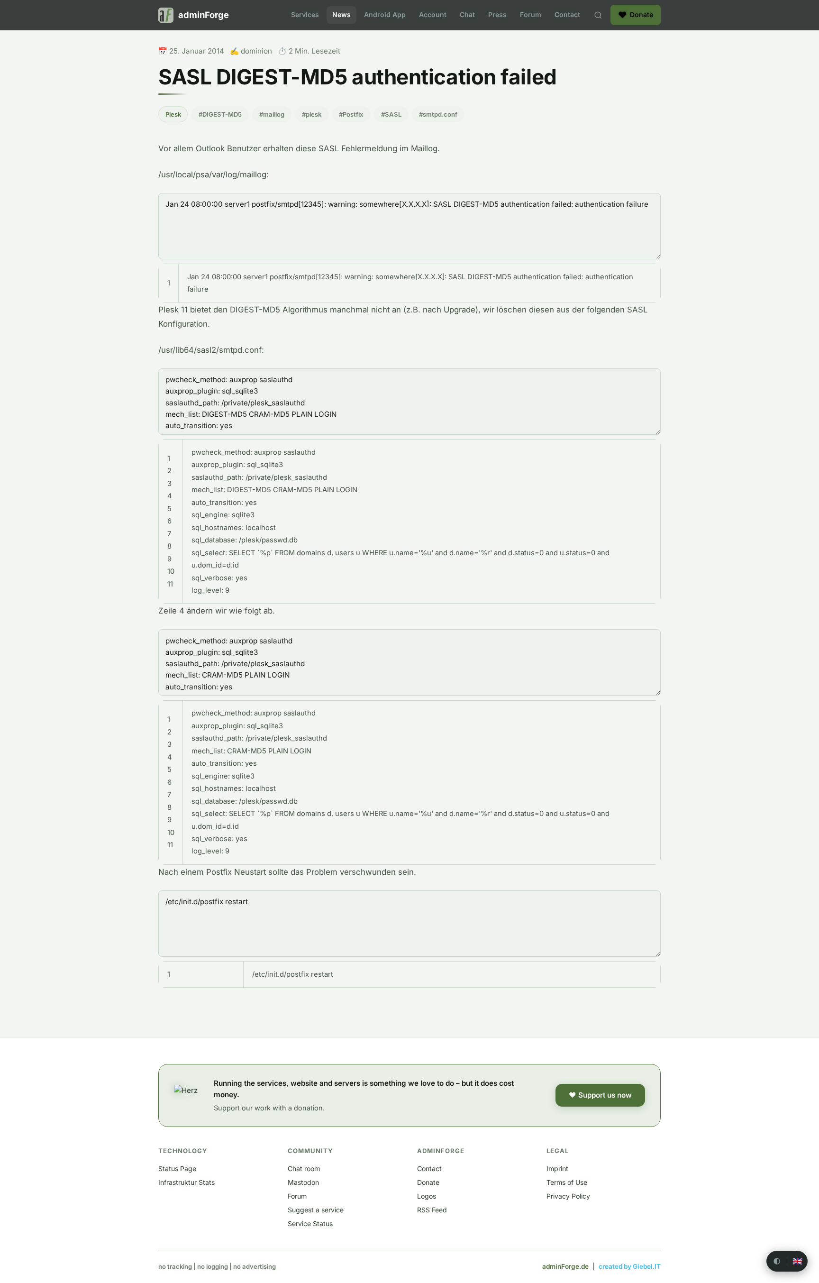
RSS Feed (432, 1210)
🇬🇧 (797, 1261)
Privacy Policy (568, 1196)
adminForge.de (565, 1266)
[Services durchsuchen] (598, 15)
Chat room (304, 1168)
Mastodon (303, 1182)
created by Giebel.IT (630, 1266)
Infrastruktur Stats (186, 1182)
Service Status (310, 1223)
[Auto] (777, 1261)
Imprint (557, 1168)
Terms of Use (566, 1182)
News (341, 14)
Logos (426, 1196)
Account (432, 14)
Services (305, 14)
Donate (428, 1182)
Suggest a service (316, 1210)
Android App (385, 14)
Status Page (177, 1168)
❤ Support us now (600, 1095)
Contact (567, 14)
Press (497, 14)
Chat (467, 14)
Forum (530, 14)
